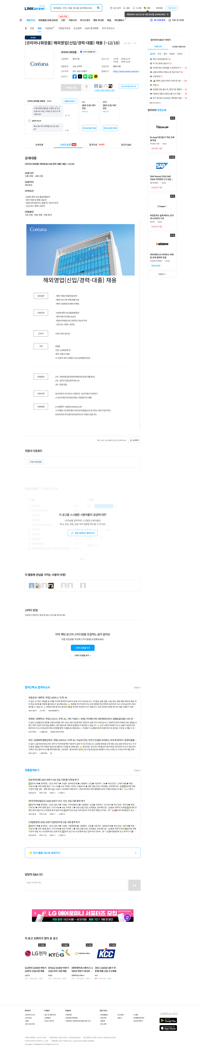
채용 (40, 28)
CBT (63, 19)
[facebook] (75, 76)
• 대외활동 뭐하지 (138, 1018)
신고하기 (136, 440)
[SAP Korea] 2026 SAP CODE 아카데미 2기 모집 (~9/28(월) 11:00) (160, 178)
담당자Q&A (126, 144)
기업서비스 (171, 8)
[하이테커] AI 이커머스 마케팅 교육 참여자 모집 (162, 256)
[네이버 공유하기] (85, 76)
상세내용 (39, 144)
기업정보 (49, 28)
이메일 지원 (71, 87)
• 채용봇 (102, 1021)
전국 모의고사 (108, 28)
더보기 (136, 687)
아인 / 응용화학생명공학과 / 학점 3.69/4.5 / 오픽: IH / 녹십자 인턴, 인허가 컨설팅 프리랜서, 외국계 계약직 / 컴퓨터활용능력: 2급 (82, 740)
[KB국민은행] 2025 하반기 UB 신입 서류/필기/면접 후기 (53, 779)
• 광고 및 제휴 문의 (50, 1015)
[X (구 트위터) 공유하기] (80, 76)
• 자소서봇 (103, 1024)
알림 (128, 8)
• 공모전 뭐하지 (138, 1021)
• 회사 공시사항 (30, 1024)
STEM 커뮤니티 (178, 46)
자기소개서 (85, 20)
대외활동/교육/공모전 (48, 20)
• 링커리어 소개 (30, 1015)
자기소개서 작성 (89, 128)
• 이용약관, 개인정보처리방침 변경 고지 (78, 1021)
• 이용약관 (68, 1015)
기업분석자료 (64, 28)
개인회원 (159, 8)
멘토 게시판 (98, 20)
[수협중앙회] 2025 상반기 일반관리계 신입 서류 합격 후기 (54, 822)
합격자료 (96, 144)
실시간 (152, 53)
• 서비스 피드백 (49, 1021)
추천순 (179, 53)
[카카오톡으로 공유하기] (96, 76)
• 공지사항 (28, 1018)
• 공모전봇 (103, 1018)
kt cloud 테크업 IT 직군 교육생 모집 (162, 139)
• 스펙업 (135, 1015)
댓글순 (172, 53)
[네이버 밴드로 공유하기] (90, 76)
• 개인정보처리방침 (71, 1018)
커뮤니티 (73, 20)
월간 (165, 53)
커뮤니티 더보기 (154, 103)
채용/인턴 (30, 20)
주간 (159, 53)
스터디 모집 (68, 144)
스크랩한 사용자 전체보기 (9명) (104, 90)
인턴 (32, 28)
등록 (134, 885)
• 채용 (27, 1021)
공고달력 (77, 28)
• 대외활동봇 (104, 1015)
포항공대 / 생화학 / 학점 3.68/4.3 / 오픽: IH (47, 697)
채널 (109, 20)
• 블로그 (119, 1018)
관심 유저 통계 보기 (127, 86)
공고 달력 (117, 8)
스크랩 (138, 8)
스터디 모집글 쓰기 (82, 647)
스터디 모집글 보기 (81, 655)
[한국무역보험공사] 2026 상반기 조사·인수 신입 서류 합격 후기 (56, 801)
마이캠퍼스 (119, 20)
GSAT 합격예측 (92, 28)
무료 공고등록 (178, 20)
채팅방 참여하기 (69, 101)
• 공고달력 (120, 1015)
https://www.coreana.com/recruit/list (127, 71)
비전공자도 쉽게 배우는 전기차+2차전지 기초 (162, 217)
